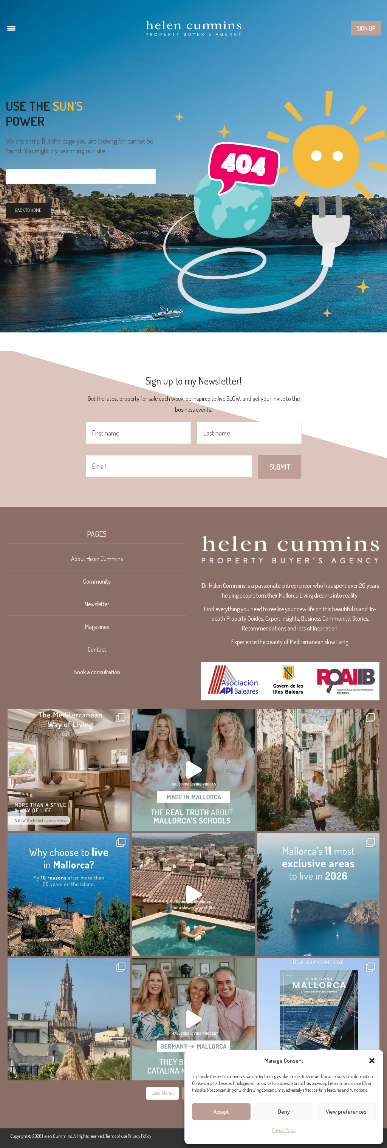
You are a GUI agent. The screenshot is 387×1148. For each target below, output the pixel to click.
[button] (372, 1061)
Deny (284, 1111)
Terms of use (116, 1136)
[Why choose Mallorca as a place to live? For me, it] (69, 894)
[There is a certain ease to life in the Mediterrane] (69, 770)
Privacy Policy (284, 1130)
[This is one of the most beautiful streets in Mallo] (318, 770)
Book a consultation (97, 672)
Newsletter (97, 604)
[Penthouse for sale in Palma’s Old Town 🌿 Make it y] (69, 1019)
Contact (97, 649)
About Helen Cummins (97, 558)
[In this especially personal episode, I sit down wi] (193, 770)
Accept (221, 1111)
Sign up (366, 28)
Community (97, 581)
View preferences (346, 1111)
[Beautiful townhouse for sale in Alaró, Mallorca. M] (193, 894)
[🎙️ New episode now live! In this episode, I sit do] (193, 1019)
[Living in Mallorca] (193, 28)
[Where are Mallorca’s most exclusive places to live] (318, 894)
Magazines (97, 626)
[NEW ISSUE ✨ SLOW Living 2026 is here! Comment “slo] (318, 1019)
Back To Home (28, 210)
